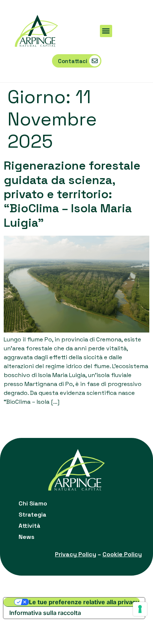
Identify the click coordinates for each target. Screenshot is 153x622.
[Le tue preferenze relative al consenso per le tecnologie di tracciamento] (140, 609)
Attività (29, 526)
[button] (106, 31)
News (27, 537)
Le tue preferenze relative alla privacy (84, 602)
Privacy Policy (75, 554)
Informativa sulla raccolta (45, 612)
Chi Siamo (33, 503)
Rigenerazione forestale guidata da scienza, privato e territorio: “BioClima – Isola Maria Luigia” (72, 194)
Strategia (32, 514)
